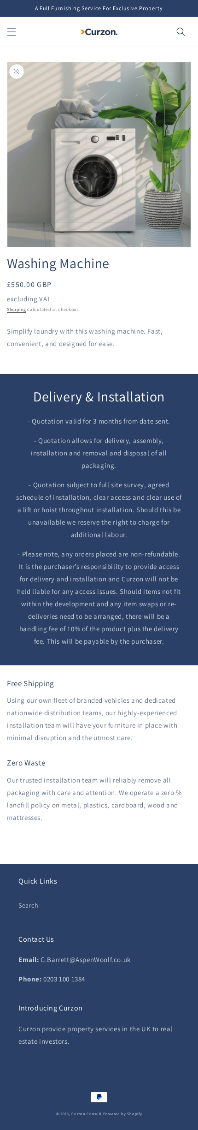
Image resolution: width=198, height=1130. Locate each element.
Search (28, 905)
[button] (11, 32)
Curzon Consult (86, 1113)
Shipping (16, 309)
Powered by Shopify (122, 1113)
